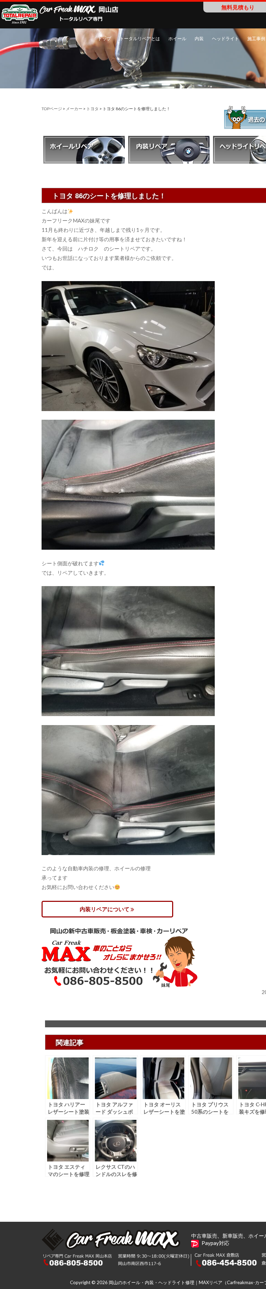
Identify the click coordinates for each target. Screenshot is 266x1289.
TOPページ (52, 108)
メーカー (74, 108)
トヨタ (92, 108)
